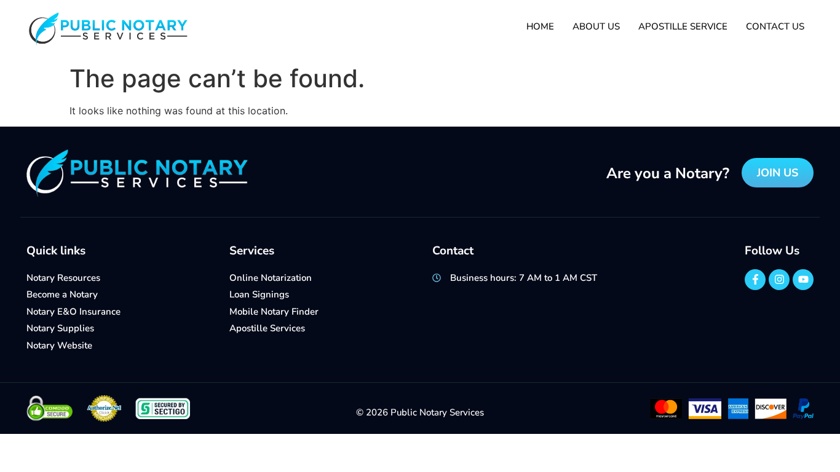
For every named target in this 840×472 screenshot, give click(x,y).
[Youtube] (803, 279)
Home (540, 26)
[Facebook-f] (755, 279)
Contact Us (775, 26)
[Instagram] (779, 279)
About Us (596, 26)
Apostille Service (682, 26)
